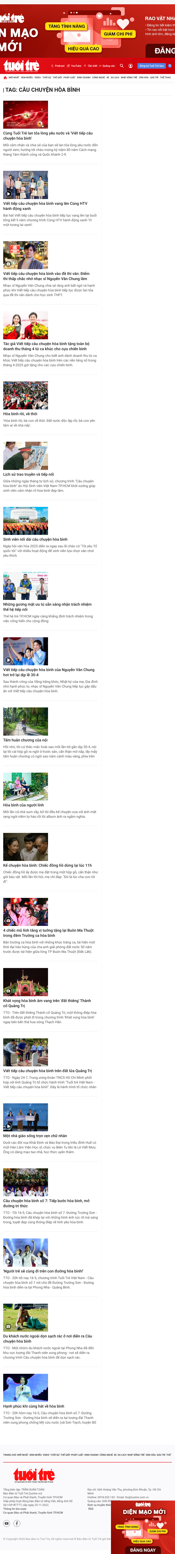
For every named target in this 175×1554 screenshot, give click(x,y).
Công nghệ (98, 77)
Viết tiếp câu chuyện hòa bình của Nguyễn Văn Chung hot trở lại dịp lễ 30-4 (49, 672)
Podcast (59, 65)
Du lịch (115, 77)
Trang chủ (9, 1455)
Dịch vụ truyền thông (100, 1505)
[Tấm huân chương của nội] (25, 721)
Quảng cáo (109, 65)
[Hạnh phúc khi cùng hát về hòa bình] (25, 1388)
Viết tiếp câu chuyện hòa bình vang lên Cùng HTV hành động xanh (45, 206)
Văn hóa (144, 77)
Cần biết (92, 65)
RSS (90, 1509)
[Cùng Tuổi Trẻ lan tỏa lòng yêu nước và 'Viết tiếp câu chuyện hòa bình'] (25, 115)
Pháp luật (70, 77)
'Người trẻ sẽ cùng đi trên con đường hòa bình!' (43, 1271)
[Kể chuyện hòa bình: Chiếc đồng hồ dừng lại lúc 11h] (25, 847)
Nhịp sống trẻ (129, 77)
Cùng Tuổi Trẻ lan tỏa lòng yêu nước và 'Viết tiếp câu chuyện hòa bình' (48, 136)
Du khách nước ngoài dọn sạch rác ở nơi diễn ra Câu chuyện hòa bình (47, 1339)
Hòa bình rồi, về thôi (20, 414)
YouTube (76, 65)
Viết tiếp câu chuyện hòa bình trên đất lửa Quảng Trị (47, 1071)
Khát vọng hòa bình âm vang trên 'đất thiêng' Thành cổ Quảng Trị (47, 1003)
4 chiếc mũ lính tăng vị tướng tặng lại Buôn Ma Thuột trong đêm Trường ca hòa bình (48, 933)
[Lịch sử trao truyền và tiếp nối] (25, 456)
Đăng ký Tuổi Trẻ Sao (152, 65)
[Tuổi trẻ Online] (34, 1475)
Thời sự (46, 77)
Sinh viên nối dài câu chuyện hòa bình (35, 539)
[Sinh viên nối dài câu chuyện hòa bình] (25, 521)
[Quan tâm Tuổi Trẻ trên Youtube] (6, 1523)
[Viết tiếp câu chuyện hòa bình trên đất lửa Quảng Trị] (25, 1052)
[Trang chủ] (5, 77)
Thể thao (165, 77)
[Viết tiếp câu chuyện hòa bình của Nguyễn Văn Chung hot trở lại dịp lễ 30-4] (25, 651)
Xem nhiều (27, 77)
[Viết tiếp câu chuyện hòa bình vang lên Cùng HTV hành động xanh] (25, 185)
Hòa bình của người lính (23, 805)
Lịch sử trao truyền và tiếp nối (28, 474)
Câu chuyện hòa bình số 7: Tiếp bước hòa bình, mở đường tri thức (46, 1203)
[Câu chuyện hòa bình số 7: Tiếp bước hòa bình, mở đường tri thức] (25, 1182)
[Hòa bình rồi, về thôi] (25, 395)
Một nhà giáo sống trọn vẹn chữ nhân (35, 1136)
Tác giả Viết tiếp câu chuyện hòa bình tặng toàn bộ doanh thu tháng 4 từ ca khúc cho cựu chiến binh (46, 346)
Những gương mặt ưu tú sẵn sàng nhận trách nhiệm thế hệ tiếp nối (47, 607)
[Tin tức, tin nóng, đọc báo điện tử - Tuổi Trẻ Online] (21, 65)
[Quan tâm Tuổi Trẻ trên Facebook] (16, 1523)
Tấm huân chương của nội (25, 740)
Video (37, 77)
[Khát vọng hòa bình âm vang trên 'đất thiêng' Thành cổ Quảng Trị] (25, 982)
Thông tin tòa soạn (14, 1509)
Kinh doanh (83, 77)
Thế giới (57, 77)
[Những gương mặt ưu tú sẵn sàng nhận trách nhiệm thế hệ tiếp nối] (25, 586)
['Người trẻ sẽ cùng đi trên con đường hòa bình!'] (25, 1252)
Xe (107, 77)
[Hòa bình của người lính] (25, 787)
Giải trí (154, 77)
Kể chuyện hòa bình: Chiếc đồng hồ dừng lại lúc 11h (47, 865)
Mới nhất (14, 77)
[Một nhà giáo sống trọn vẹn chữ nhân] (25, 1117)
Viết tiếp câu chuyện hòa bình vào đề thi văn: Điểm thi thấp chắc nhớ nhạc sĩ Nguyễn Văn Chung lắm (46, 276)
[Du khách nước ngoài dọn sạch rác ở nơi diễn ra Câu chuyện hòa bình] (25, 1318)
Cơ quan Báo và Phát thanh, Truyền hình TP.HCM (33, 1512)
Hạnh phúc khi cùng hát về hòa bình (33, 1406)
